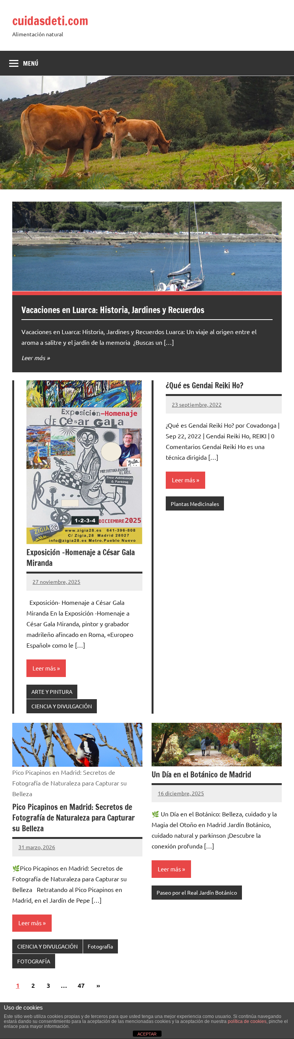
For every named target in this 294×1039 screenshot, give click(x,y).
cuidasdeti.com (50, 20)
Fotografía (100, 946)
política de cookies (247, 1021)
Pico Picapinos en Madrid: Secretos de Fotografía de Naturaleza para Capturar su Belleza (73, 817)
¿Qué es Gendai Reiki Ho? (204, 385)
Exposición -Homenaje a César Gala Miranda (80, 558)
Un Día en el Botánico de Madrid (201, 774)
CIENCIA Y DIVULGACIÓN (61, 706)
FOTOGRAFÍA (33, 961)
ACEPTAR (147, 1034)
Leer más (33, 358)
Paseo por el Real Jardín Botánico (197, 892)
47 (81, 985)
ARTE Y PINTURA (51, 691)
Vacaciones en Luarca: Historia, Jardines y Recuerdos (112, 310)
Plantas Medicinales (195, 503)
